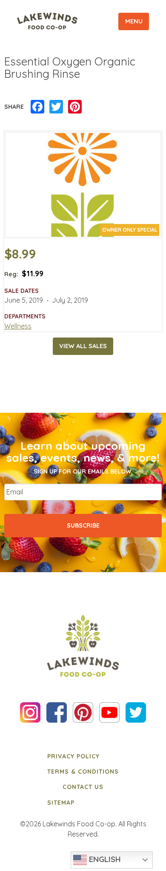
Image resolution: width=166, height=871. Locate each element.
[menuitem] (83, 755)
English (104, 859)
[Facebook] (37, 107)
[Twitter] (56, 107)
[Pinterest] (75, 107)
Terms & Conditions (83, 771)
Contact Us (83, 787)
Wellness (17, 326)
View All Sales (83, 346)
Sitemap (60, 802)
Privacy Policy (73, 756)
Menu (134, 21)
